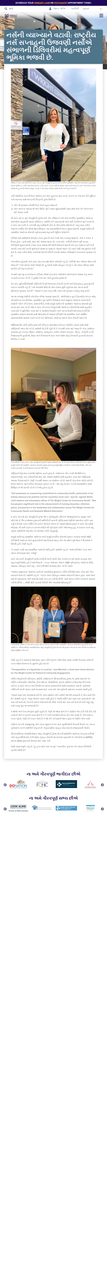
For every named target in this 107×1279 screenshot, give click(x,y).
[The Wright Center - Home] (9, 16)
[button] (101, 16)
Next (102, 784)
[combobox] (92, 9)
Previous (4, 784)
